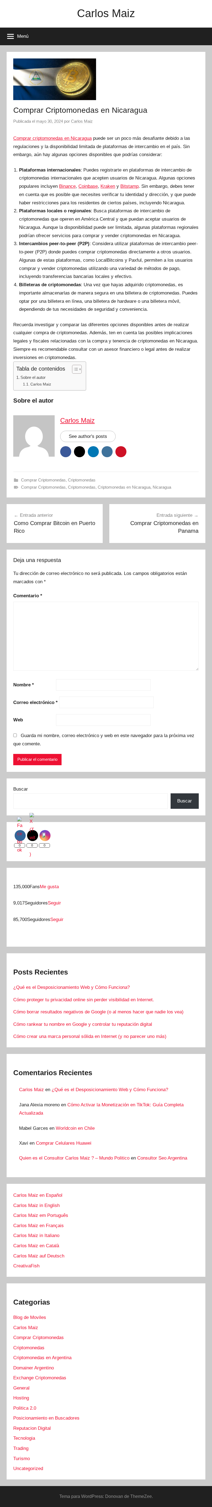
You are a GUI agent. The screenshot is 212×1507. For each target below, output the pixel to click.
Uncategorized (28, 1468)
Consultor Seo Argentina (162, 1158)
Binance (67, 186)
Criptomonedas (82, 480)
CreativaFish (26, 1265)
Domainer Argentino (33, 1368)
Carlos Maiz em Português (40, 1215)
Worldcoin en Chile (75, 1128)
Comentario (27, 595)
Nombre (23, 684)
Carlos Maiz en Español (37, 1195)
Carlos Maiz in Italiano (36, 1235)
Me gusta (49, 886)
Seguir (54, 903)
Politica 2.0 (24, 1408)
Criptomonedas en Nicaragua (124, 487)
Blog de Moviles (29, 1317)
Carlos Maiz (106, 13)
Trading (20, 1448)
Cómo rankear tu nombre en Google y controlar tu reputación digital (82, 1024)
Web (18, 719)
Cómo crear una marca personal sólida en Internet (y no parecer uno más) (89, 1036)
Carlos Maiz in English (36, 1205)
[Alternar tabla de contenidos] (74, 369)
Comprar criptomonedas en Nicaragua (52, 138)
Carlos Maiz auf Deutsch (38, 1256)
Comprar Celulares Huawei (63, 1143)
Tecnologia (24, 1438)
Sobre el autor (33, 377)
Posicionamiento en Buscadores (46, 1418)
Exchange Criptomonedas (39, 1377)
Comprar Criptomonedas (43, 480)
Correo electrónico (35, 702)
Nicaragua (162, 487)
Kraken (107, 186)
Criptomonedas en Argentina (42, 1357)
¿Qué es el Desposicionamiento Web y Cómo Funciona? (71, 987)
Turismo (21, 1458)
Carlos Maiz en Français (38, 1225)
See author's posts (88, 436)
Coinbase (88, 186)
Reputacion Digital (32, 1428)
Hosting (21, 1398)
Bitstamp (129, 186)
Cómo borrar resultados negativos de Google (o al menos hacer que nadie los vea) (98, 1012)
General (21, 1388)
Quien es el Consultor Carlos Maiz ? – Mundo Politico (74, 1158)
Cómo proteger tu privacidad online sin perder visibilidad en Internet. (83, 999)
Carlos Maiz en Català (36, 1245)
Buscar (20, 789)
